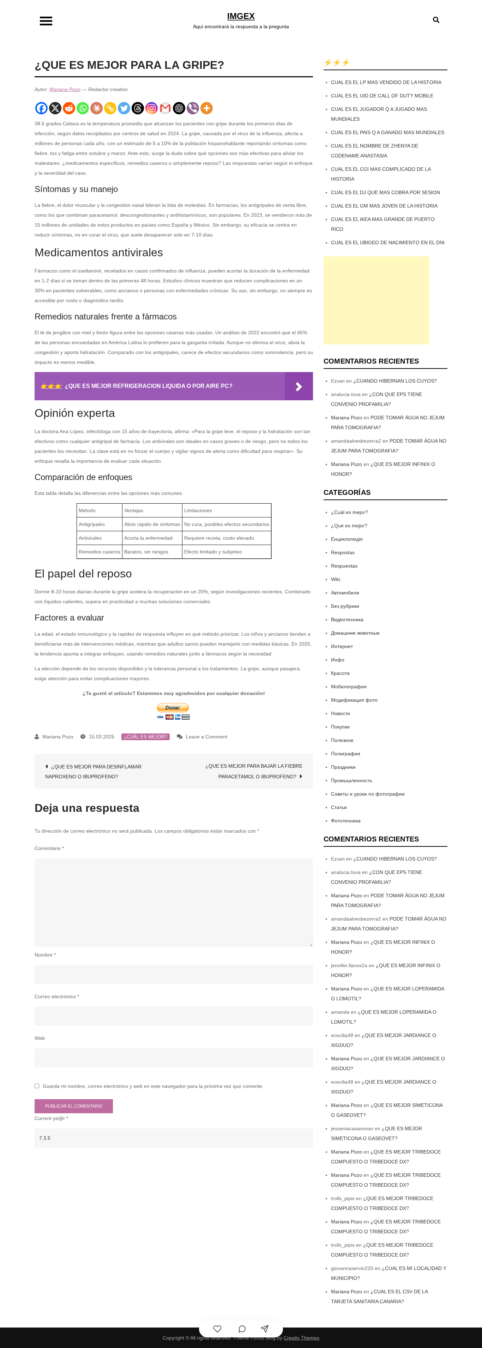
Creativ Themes (301, 1338)
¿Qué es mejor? (349, 525)
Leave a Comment (206, 736)
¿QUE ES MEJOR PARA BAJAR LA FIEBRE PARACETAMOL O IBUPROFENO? (253, 771)
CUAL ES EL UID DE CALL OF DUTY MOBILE (382, 95)
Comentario (49, 848)
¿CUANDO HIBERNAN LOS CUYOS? (395, 381)
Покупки (340, 727)
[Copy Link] (110, 108)
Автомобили (345, 592)
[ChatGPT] (179, 108)
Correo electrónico (57, 996)
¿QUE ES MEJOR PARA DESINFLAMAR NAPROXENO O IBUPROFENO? (93, 771)
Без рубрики (345, 606)
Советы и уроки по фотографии (368, 794)
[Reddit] (69, 108)
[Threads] (138, 108)
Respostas (343, 552)
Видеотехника (347, 619)
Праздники (343, 767)
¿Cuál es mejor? (145, 736)
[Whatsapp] (83, 108)
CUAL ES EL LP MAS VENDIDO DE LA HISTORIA (386, 82)
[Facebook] (41, 108)
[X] (55, 108)
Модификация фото (354, 700)
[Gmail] (165, 108)
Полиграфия (345, 753)
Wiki (335, 579)
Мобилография (349, 686)
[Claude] (96, 108)
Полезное (342, 740)
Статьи (339, 807)
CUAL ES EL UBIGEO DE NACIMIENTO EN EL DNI (388, 242)
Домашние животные (355, 633)
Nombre (45, 955)
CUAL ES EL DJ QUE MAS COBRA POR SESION (385, 192)
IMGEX (241, 16)
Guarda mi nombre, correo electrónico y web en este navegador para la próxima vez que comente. (153, 1086)
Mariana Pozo (64, 89)
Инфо (337, 660)
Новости (340, 713)
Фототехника (346, 820)
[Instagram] (151, 108)
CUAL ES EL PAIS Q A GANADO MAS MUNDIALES (387, 132)
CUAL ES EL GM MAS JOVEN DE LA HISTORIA (384, 206)
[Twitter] (124, 108)
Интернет (342, 646)
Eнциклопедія (347, 539)
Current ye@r (51, 1118)
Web (40, 1038)
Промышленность (351, 780)
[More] (206, 108)
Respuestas (344, 566)
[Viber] (193, 108)
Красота (340, 673)
